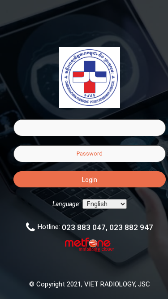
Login (89, 179)
